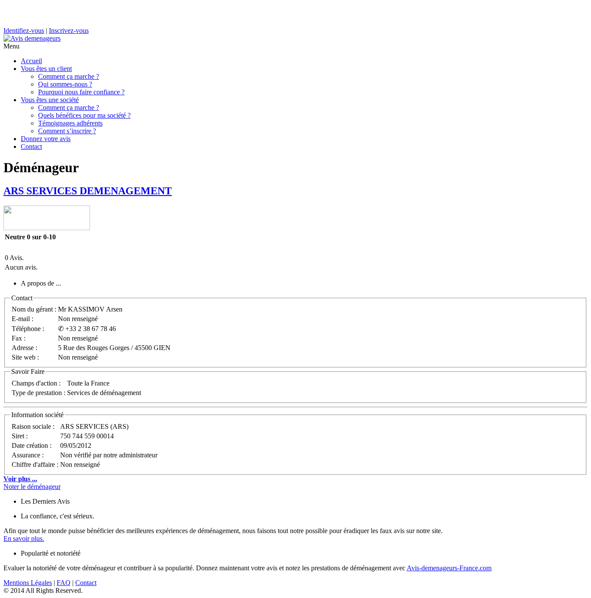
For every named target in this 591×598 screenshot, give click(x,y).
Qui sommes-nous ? (65, 84)
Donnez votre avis (46, 138)
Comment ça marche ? (68, 76)
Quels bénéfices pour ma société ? (84, 115)
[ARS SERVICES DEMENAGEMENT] (46, 227)
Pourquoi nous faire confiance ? (81, 92)
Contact (31, 146)
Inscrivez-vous (69, 30)
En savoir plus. (23, 538)
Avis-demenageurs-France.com (449, 568)
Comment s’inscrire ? (67, 131)
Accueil (31, 60)
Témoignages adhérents (70, 123)
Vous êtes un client (46, 68)
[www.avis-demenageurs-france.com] (32, 38)
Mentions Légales (27, 582)
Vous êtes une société (50, 99)
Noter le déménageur (32, 486)
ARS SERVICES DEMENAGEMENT (87, 190)
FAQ (64, 582)
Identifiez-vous (23, 30)
